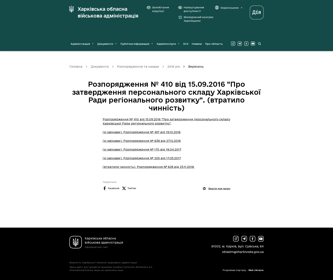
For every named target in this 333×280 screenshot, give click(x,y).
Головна (75, 66)
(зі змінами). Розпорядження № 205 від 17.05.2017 (142, 158)
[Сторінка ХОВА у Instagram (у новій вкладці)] (233, 44)
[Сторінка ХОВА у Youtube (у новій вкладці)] (253, 44)
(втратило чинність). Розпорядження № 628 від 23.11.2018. (148, 166)
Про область (214, 43)
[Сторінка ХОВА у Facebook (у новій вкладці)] (246, 44)
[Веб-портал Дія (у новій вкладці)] (257, 11)
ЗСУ (186, 43)
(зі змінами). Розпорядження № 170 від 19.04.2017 (142, 149)
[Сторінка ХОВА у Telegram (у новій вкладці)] (240, 44)
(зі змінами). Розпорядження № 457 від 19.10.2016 (142, 132)
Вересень (196, 66)
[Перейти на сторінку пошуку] (259, 44)
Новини (197, 43)
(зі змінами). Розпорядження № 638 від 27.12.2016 (142, 140)
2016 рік (173, 66)
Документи (100, 66)
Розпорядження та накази (138, 66)
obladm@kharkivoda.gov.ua (243, 251)
